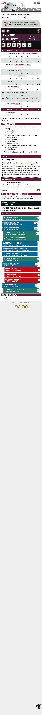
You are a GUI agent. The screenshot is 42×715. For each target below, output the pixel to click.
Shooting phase (21, 163)
